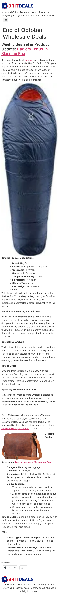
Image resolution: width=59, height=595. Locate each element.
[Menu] (5, 20)
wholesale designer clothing (15, 428)
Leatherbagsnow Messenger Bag (33, 462)
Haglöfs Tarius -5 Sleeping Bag (24, 51)
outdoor (29, 60)
